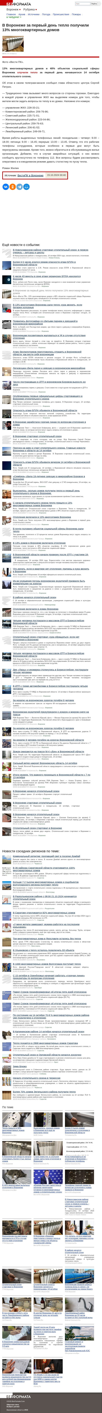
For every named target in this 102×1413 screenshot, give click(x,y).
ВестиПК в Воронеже (30, 175)
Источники (33, 14)
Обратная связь (13, 1405)
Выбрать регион (13, 1407)
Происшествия (61, 14)
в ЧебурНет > (14, 17)
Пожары (76, 14)
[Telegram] (19, 187)
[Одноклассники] (12, 187)
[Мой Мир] (26, 187)
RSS (26, 1410)
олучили (22, 72)
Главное (11, 14)
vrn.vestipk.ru (12, 54)
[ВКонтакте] (6, 187)
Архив (21, 14)
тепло (34, 72)
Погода (46, 14)
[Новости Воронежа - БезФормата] (16, 3)
